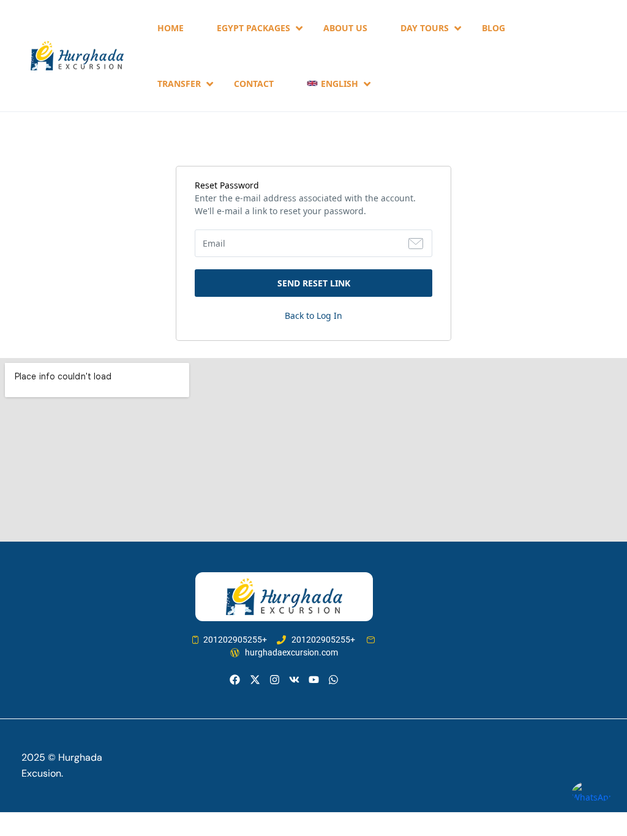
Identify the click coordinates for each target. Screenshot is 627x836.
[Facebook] (235, 679)
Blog (493, 28)
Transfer (179, 83)
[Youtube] (314, 679)
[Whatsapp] (333, 679)
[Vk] (294, 679)
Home (170, 28)
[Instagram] (274, 679)
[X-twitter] (254, 679)
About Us (345, 28)
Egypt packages (253, 28)
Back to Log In (313, 315)
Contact (254, 83)
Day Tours (424, 28)
